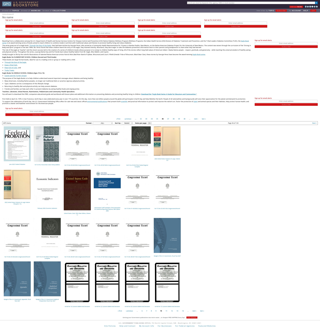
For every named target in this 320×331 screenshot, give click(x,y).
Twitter (308, 7)
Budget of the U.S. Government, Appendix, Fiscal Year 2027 (17, 300)
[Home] (21, 6)
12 (172, 311)
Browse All (10, 11)
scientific (124, 101)
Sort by (118, 123)
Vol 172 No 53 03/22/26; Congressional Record (17, 257)
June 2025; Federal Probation (17, 164)
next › (196, 119)
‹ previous (127, 119)
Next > (314, 123)
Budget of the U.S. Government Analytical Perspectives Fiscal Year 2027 (47, 300)
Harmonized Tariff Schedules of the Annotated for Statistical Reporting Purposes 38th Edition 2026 (107, 209)
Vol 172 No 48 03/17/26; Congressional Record (137, 257)
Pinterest (315, 7)
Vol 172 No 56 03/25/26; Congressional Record (77, 165)
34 (152, 119)
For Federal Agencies (185, 326)
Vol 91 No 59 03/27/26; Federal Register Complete (137, 165)
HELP (305, 11)
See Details (191, 317)
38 (173, 119)
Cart (313, 11)
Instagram (310, 7)
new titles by (271, 11)
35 (157, 119)
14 (183, 311)
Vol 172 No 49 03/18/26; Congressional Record (107, 165)
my (295, 11)
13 (177, 311)
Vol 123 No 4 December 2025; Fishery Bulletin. (47, 165)
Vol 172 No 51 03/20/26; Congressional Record (137, 208)
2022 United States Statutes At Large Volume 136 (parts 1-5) (17, 203)
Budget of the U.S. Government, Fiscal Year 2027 (167, 256)
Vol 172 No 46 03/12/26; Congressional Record (77, 257)
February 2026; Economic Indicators (47, 208)
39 (179, 119)
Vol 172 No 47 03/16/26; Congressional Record (107, 257)
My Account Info (146, 326)
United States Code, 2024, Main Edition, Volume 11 (77, 214)
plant (196, 101)
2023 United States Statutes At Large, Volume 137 (167, 159)
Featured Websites (207, 326)
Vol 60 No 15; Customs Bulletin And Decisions (167, 306)
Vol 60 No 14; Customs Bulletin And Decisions (77, 306)
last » (204, 119)
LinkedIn (317, 7)
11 (166, 311)
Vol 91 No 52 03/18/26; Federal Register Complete (47, 257)
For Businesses (165, 326)
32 (141, 119)
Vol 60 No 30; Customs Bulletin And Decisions (137, 306)
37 (168, 119)
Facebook (306, 7)
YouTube (312, 7)
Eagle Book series (199, 54)
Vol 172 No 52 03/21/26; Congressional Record (167, 208)
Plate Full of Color (10, 68)
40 (184, 119)
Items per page (141, 123)
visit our (296, 7)
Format (89, 123)
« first (118, 119)
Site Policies (110, 326)
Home (4, 14)
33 (146, 119)
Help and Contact (127, 326)
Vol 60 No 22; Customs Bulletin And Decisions (107, 306)
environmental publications (97, 101)
